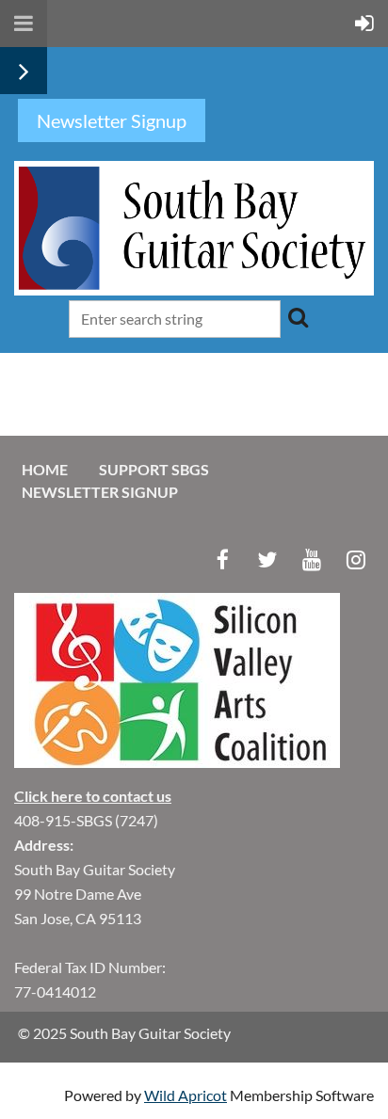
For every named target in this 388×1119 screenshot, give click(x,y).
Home (45, 469)
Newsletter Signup (100, 492)
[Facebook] (223, 559)
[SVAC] (177, 762)
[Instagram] (355, 559)
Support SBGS (154, 469)
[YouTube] (311, 559)
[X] (267, 559)
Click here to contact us (92, 796)
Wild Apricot (185, 1095)
